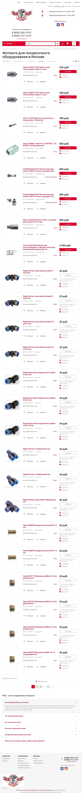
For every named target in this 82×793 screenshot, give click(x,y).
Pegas (55, 279)
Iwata (55, 255)
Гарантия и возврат (55, 2)
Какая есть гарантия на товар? (15, 728)
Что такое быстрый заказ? (14, 716)
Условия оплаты (28, 2)
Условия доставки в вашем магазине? (18, 734)
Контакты (77, 2)
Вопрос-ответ (37, 761)
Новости (5, 761)
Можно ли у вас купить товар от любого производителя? (24, 741)
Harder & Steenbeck (51, 177)
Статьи (35, 758)
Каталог (9, 43)
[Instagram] (62, 24)
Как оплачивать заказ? (13, 722)
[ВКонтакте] (58, 24)
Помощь (36, 756)
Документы (21, 758)
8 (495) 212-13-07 (22, 35)
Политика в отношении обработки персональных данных (35, 790)
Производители (38, 763)
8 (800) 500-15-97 (22, 32)
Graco (55, 126)
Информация (23, 756)
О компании (67, 2)
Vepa (55, 75)
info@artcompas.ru (60, 21)
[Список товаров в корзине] (74, 44)
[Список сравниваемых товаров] (63, 44)
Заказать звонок (21, 38)
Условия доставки (41, 2)
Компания (6, 756)
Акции (19, 2)
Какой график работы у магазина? (16, 702)
